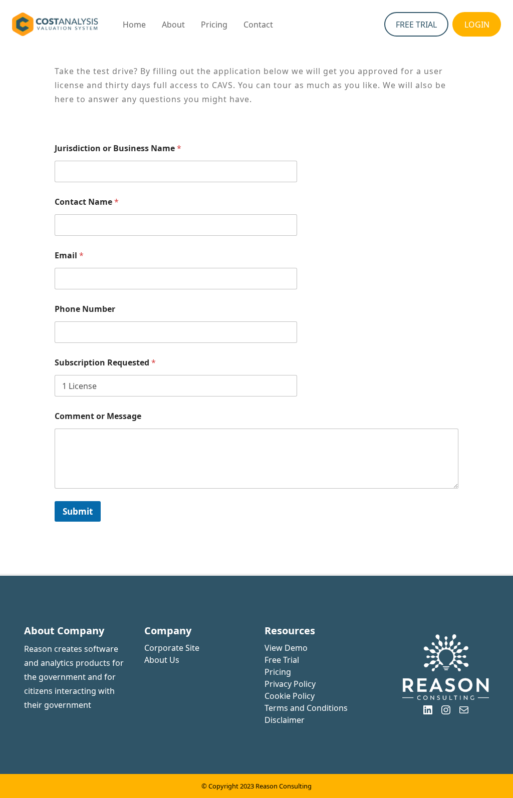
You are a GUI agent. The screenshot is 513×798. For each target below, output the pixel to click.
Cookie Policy (290, 695)
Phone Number (85, 309)
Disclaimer (285, 719)
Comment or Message (98, 416)
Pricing (278, 671)
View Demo (286, 647)
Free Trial (282, 659)
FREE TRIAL (416, 24)
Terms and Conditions (306, 707)
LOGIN (476, 24)
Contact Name (87, 202)
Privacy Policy (290, 683)
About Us (161, 659)
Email (69, 255)
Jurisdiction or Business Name (118, 148)
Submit (78, 511)
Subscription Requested (105, 362)
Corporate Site (171, 647)
